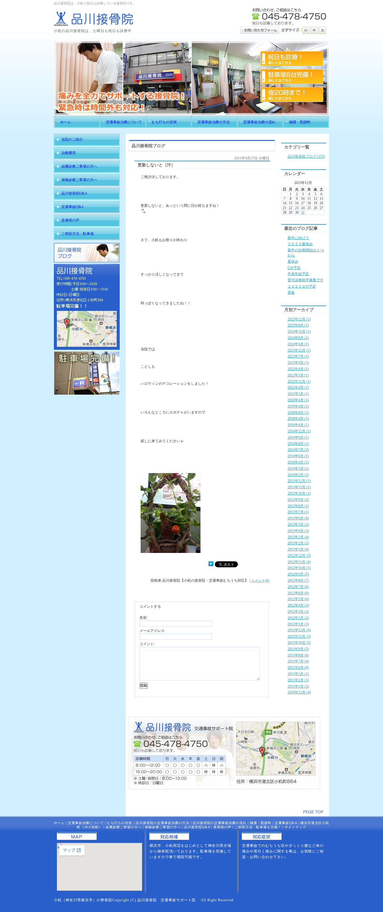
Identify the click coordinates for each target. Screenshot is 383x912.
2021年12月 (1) (299, 381)
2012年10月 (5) (299, 568)
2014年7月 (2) (298, 450)
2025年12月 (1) (299, 319)
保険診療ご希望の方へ (163, 827)
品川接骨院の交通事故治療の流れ (220, 823)
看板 (291, 293)
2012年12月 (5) (299, 556)
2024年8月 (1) (298, 338)
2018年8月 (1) (298, 413)
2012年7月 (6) (298, 587)
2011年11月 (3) (299, 636)
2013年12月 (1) (299, 481)
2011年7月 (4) (298, 661)
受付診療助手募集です (305, 280)
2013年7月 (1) (298, 512)
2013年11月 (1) (299, 487)
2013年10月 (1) (299, 493)
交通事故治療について (86, 823)
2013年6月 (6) (298, 518)
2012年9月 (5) (298, 574)
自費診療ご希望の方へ (124, 827)
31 (303, 212)
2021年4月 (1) (298, 387)
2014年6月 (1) (298, 456)
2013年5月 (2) (298, 524)
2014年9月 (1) (298, 437)
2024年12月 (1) (299, 331)
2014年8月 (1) (298, 444)
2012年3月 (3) (298, 611)
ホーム (59, 823)
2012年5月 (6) (298, 599)
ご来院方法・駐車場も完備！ (258, 827)
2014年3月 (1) (298, 468)
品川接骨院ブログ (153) (306, 156)
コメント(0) (260, 580)
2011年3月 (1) (298, 674)
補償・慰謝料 (260, 823)
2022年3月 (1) (298, 375)
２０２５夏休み (300, 244)
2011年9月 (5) (298, 649)
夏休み (293, 261)
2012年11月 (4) (299, 562)
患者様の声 (222, 827)
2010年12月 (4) (299, 692)
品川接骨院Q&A (197, 827)
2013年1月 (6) (298, 549)
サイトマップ (295, 827)
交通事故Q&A (286, 823)
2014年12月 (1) (299, 431)
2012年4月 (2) (298, 605)
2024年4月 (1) (298, 344)
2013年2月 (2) (298, 543)
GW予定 (294, 268)
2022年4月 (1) (298, 369)
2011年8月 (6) (298, 655)
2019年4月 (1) (298, 406)
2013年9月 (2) (298, 500)
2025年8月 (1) (298, 325)
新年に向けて (298, 238)
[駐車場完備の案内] (87, 394)
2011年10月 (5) (299, 643)
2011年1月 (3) (298, 686)
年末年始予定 (298, 274)
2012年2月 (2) (298, 618)
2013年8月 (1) (298, 506)
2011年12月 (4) (299, 630)
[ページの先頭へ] (313, 812)
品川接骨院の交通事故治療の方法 (162, 823)
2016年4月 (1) (298, 425)
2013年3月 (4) (298, 537)
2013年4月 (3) (298, 531)
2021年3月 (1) (298, 394)
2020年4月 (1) (298, 400)
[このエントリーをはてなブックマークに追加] (211, 565)
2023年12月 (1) (299, 350)
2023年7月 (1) (298, 356)
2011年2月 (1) (298, 680)
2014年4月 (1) (298, 462)
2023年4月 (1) (298, 363)
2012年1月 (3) (298, 624)
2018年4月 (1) (298, 419)
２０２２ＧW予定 (302, 286)
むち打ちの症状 (119, 823)
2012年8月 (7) (298, 580)
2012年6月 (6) (298, 593)
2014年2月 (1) (298, 475)
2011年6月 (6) (298, 667)
